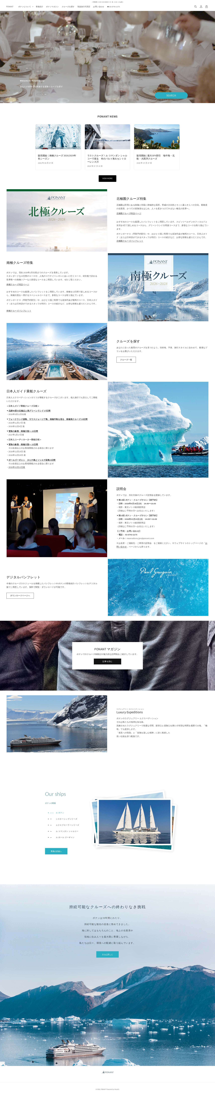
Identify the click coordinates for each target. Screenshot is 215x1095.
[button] (25, 6)
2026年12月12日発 (17, 467)
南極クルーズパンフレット (18, 310)
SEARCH (171, 95)
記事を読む (107, 661)
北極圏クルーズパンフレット (129, 241)
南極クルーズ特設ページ (17, 284)
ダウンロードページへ (20, 595)
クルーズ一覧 (126, 359)
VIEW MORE (107, 178)
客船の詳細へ (56, 851)
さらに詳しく (107, 954)
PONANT (103, 1089)
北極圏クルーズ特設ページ (128, 213)
